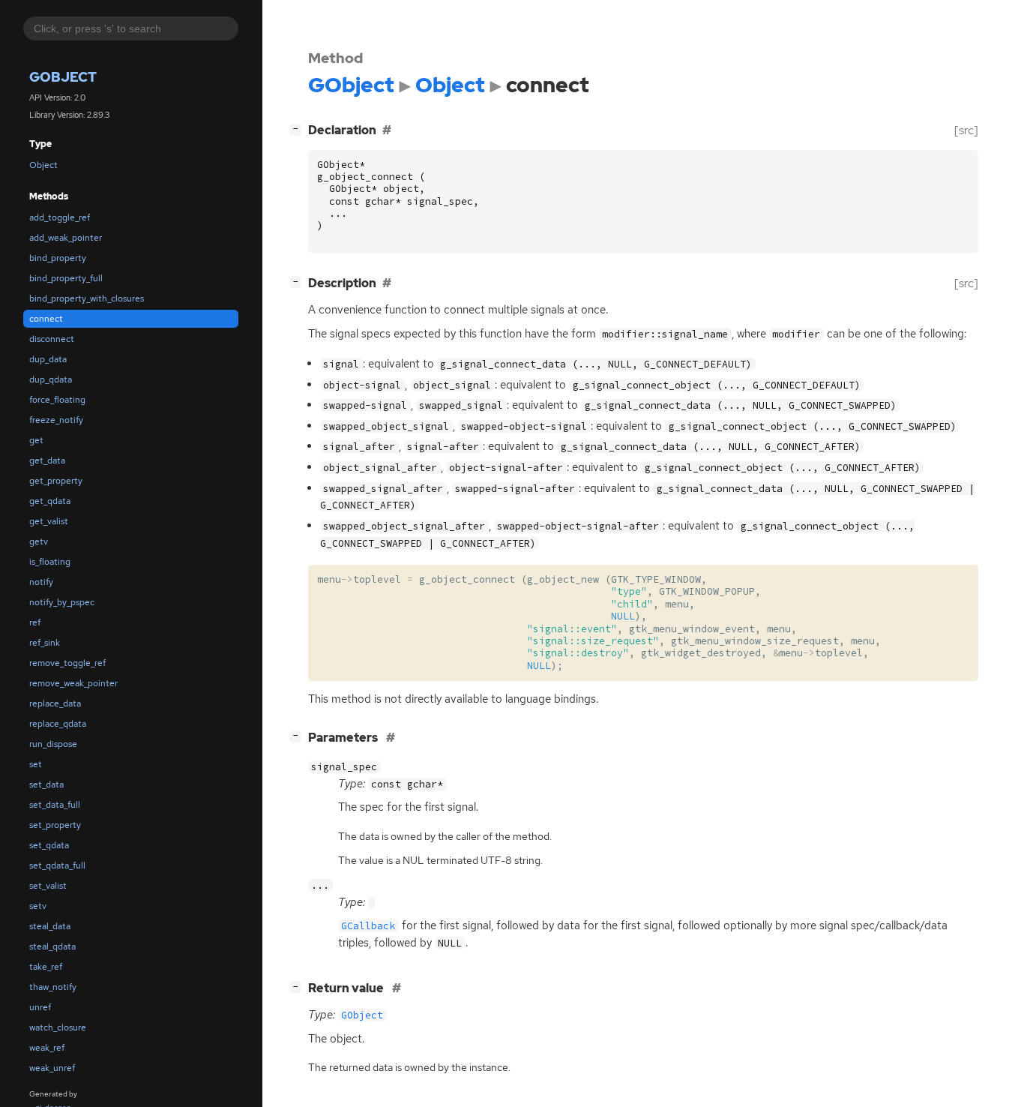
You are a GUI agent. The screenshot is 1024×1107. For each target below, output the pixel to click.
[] (298, 128)
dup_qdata (50, 380)
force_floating (57, 400)
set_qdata (49, 845)
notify (41, 582)
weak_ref (46, 1048)
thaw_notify (52, 987)
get (36, 440)
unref (40, 1007)
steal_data (49, 926)
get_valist (48, 521)
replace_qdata (57, 724)
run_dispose (53, 744)
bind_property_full (66, 278)
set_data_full (54, 805)
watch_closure (57, 1028)
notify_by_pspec (61, 602)
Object (43, 165)
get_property (55, 481)
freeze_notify (56, 420)
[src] (966, 130)
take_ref (45, 967)
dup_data (48, 359)
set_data (46, 784)
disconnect (51, 339)
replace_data (55, 704)
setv (37, 906)
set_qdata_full (57, 866)
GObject (63, 77)
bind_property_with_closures (86, 298)
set (35, 764)
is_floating (49, 562)
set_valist (48, 886)
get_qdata (49, 501)
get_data (47, 460)
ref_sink (44, 643)
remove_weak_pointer (73, 683)
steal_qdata (52, 946)
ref (34, 622)
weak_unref (52, 1068)
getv (38, 542)
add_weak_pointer (65, 238)
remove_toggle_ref (67, 663)
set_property (55, 825)
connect (46, 319)
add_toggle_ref (59, 218)
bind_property (57, 258)
